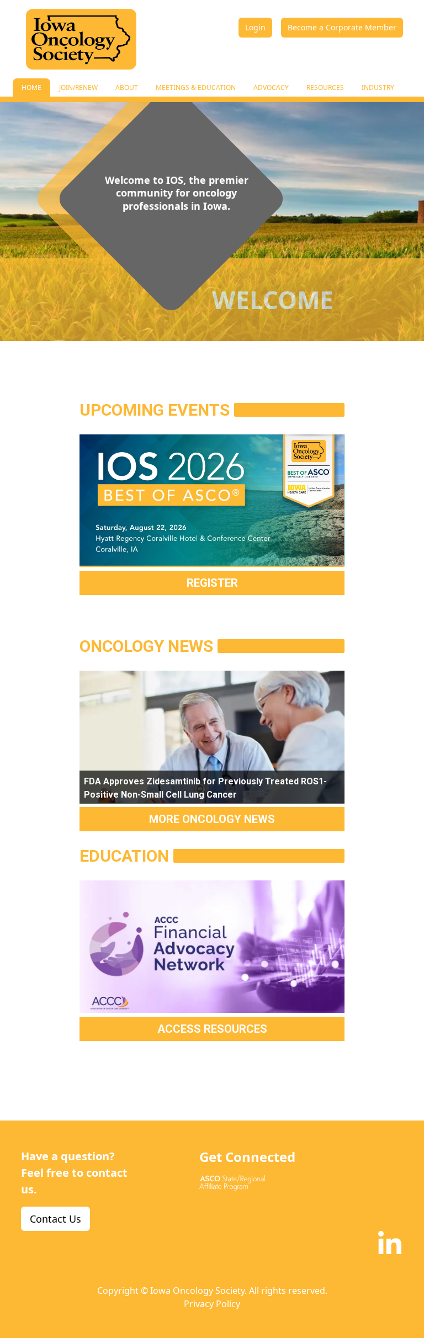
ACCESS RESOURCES (212, 1029)
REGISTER (212, 583)
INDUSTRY (378, 87)
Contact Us (55, 1218)
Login (255, 27)
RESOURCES (325, 87)
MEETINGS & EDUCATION (196, 87)
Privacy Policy (212, 1304)
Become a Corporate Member (342, 27)
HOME (31, 87)
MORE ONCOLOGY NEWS (212, 819)
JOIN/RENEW (78, 87)
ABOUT (126, 87)
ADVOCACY (271, 87)
